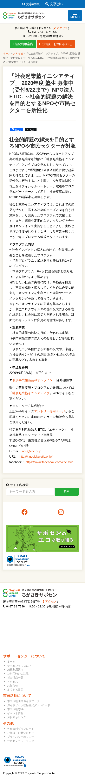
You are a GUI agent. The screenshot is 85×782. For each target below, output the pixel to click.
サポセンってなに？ (19, 665)
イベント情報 (15, 713)
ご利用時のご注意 (18, 673)
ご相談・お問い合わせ (56, 44)
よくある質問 (15, 689)
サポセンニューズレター (22, 740)
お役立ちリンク (16, 717)
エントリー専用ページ (49, 411)
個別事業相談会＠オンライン (32, 380)
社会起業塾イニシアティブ (31, 393)
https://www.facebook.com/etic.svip (49, 462)
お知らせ (18, 53)
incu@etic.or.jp (31, 451)
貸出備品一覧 (15, 677)
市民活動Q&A (15, 709)
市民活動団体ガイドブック (23, 701)
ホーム (7, 53)
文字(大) (56, 4)
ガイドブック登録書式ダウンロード (28, 705)
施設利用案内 (23, 44)
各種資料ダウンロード (20, 728)
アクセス (61, 28)
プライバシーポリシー (20, 736)
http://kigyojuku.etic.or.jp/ (35, 456)
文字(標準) (32, 4)
